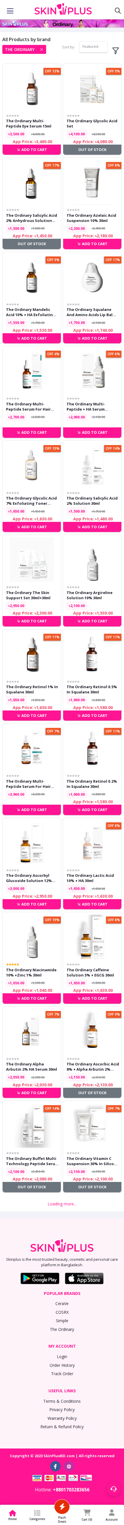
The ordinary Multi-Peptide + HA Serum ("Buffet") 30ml (86, 406)
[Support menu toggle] (114, 1489)
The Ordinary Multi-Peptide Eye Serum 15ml (28, 123)
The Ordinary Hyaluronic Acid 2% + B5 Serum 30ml (90, 1349)
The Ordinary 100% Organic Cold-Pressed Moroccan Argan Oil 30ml (90, 1444)
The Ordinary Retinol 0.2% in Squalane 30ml (92, 784)
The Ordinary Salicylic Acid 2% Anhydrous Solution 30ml (31, 218)
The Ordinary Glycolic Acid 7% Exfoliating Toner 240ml (92, 1255)
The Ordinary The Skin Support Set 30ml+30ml (28, 595)
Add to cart (33, 149)
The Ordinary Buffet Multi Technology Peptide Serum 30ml (32, 1161)
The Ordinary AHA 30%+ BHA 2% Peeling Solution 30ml (30, 1349)
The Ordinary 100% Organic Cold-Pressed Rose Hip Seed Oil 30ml (32, 1444)
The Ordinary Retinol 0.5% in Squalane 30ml (92, 689)
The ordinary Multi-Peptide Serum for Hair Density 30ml (28, 406)
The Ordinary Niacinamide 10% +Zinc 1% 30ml (31, 972)
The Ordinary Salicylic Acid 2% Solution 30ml (92, 500)
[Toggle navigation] (10, 11)
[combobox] (93, 47)
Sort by (68, 47)
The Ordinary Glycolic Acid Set (92, 123)
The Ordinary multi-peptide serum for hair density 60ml (28, 784)
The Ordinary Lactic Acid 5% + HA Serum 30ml (29, 1255)
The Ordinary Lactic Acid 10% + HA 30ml (90, 878)
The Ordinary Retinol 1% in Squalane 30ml (32, 689)
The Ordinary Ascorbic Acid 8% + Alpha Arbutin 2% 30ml (93, 1066)
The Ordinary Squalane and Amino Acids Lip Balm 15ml (91, 312)
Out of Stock (92, 149)
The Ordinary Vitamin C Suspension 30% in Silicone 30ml (93, 1161)
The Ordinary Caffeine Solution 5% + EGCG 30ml (90, 972)
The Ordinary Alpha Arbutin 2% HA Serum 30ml (31, 1066)
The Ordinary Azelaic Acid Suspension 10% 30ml (91, 218)
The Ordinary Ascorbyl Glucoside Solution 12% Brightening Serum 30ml (29, 878)
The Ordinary (20, 49)
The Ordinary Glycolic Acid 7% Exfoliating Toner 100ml (31, 500)
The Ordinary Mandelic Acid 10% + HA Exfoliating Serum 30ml (30, 312)
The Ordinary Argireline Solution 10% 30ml (89, 595)
